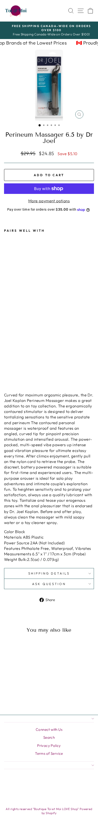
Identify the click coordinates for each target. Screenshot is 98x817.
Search (49, 737)
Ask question (49, 584)
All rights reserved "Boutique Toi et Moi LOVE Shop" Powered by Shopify (49, 811)
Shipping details (49, 573)
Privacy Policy (49, 745)
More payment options (49, 200)
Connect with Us (49, 729)
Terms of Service (49, 753)
